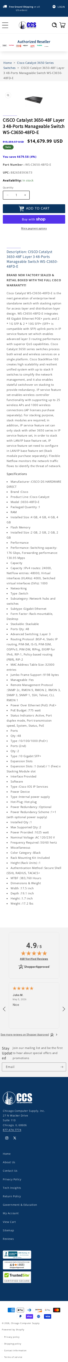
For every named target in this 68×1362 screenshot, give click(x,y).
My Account (11, 1213)
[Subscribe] (62, 1066)
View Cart (9, 1222)
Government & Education (20, 1205)
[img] (34, 953)
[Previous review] (4, 1009)
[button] (54, 25)
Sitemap (8, 1230)
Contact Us (10, 1170)
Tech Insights (12, 1188)
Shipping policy (12, 1343)
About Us (9, 1162)
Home (7, 1153)
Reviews (8, 1239)
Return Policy (12, 1196)
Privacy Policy (12, 1179)
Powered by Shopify (13, 1329)
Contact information (15, 1350)
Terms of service (13, 1357)
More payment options (34, 228)
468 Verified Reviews (34, 958)
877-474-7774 (12, 1130)
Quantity (8, 187)
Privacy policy (12, 1336)
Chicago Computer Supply (25, 1323)
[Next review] (64, 1009)
